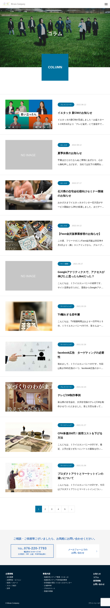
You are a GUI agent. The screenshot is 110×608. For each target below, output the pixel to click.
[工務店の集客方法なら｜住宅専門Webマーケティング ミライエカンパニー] (14, 4)
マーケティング (66, 306)
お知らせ (97, 574)
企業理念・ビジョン (14, 580)
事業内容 (46, 574)
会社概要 (10, 577)
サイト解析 (64, 264)
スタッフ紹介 (11, 585)
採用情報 (97, 581)
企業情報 (9, 574)
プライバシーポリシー (96, 603)
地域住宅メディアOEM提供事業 (55, 580)
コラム (96, 577)
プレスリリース (66, 105)
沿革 (8, 588)
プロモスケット (49, 588)
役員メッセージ (12, 583)
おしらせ (64, 145)
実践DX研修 (48, 591)
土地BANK (48, 585)
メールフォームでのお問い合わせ (77, 551)
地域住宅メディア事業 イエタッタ (56, 577)
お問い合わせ (98, 584)
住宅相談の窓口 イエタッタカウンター (58, 583)
